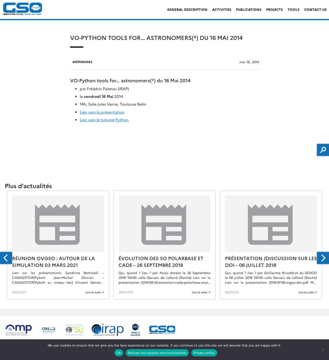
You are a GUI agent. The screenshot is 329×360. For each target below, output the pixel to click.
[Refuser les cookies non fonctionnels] (323, 349)
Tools (293, 9)
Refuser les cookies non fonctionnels (157, 353)
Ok (119, 353)
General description (187, 9)
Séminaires (83, 62)
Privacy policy (204, 353)
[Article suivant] (323, 258)
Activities (221, 9)
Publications (248, 9)
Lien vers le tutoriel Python (104, 119)
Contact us (315, 9)
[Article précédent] (6, 258)
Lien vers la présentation (102, 112)
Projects (274, 9)
